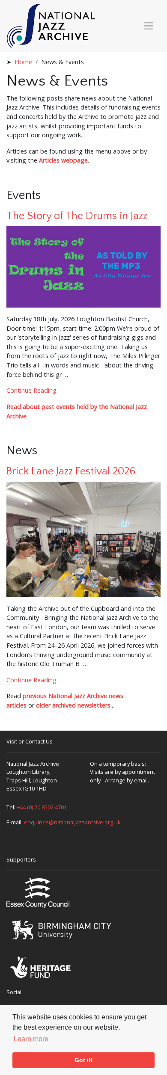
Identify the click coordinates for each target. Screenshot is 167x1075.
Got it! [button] (84, 1060)
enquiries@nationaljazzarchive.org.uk (72, 822)
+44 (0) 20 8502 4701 (42, 807)
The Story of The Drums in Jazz (76, 216)
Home (23, 62)
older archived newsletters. (74, 705)
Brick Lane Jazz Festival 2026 (70, 471)
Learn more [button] (31, 1038)
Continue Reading (31, 390)
